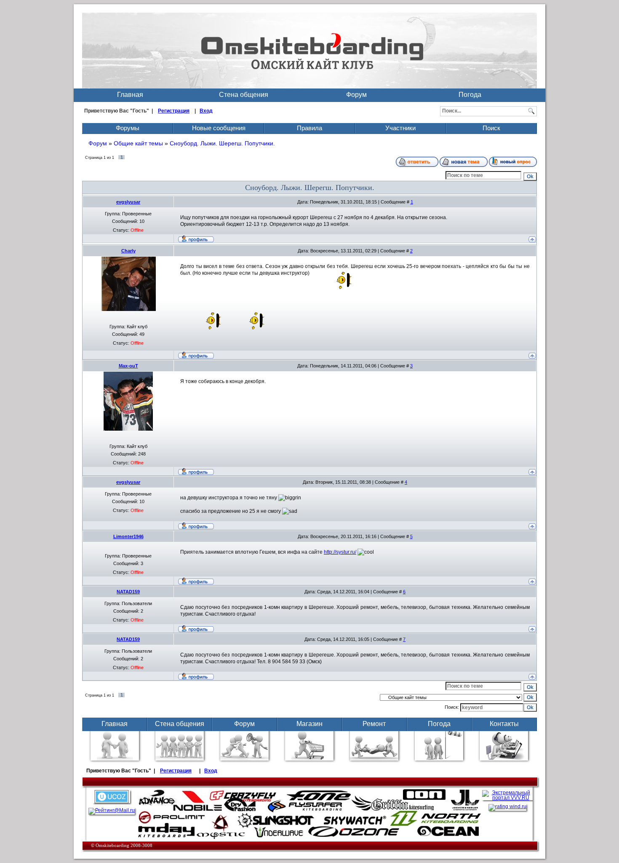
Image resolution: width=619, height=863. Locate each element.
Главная (130, 94)
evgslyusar (128, 201)
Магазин (309, 723)
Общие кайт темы (138, 143)
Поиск (491, 127)
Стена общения (243, 94)
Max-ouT (128, 365)
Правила (309, 127)
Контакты (504, 723)
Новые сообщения (218, 127)
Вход (206, 111)
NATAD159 (128, 591)
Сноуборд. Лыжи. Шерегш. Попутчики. (222, 143)
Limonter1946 (128, 536)
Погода (470, 94)
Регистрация (173, 111)
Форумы (127, 127)
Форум (356, 94)
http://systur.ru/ (340, 552)
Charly (128, 250)
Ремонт (374, 723)
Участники (400, 127)
